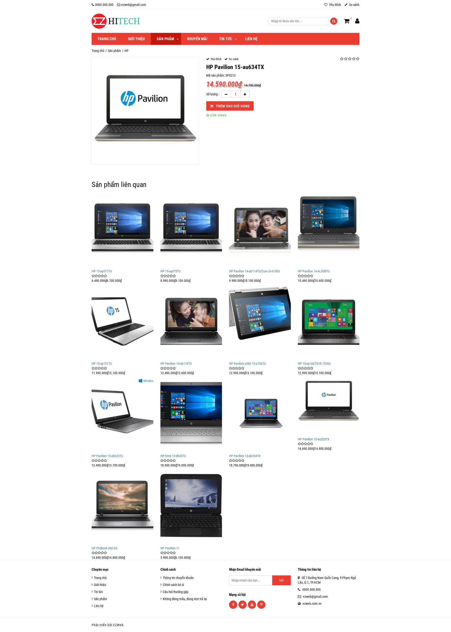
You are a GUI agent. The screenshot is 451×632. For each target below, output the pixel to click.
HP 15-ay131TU (102, 363)
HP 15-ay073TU (170, 271)
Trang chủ (106, 39)
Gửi (281, 580)
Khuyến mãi (197, 39)
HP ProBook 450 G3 (104, 548)
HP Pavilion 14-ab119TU (176, 363)
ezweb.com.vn (312, 603)
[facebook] (233, 605)
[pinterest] (261, 605)
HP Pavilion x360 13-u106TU (247, 363)
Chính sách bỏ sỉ (173, 585)
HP (126, 51)
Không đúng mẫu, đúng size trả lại (185, 599)
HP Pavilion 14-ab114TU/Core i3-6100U (254, 271)
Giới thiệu (136, 39)
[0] (346, 21)
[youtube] (252, 605)
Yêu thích (334, 5)
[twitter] (242, 605)
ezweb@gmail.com (133, 5)
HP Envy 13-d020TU (173, 456)
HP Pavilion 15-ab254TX (244, 456)
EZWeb (118, 625)
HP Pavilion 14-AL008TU (314, 271)
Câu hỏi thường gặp (175, 592)
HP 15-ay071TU (102, 271)
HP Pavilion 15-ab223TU (107, 456)
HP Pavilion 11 (169, 548)
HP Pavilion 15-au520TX (313, 439)
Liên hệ (251, 39)
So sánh (353, 5)
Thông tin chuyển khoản (178, 578)
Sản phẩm (165, 39)
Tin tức (225, 39)
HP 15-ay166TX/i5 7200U (314, 363)
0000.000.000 (104, 5)
